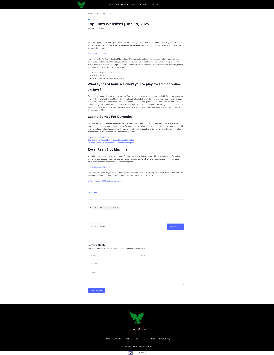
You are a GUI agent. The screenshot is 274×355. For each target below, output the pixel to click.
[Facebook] (129, 329)
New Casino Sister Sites (97, 53)
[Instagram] (139, 329)
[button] (189, 4)
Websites (115, 207)
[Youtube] (144, 329)
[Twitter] (134, 329)
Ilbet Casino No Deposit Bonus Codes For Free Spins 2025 (111, 140)
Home (110, 4)
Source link (92, 192)
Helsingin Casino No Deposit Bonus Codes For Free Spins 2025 (113, 143)
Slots (101, 207)
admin (92, 28)
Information (121, 4)
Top (108, 207)
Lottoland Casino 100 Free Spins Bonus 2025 (105, 181)
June (95, 207)
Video (134, 4)
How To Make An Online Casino (100, 167)
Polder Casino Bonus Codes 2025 (101, 137)
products (155, 4)
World (143, 4)
